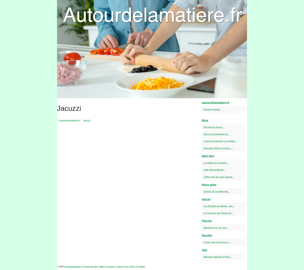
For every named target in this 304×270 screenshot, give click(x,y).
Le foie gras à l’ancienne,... (217, 242)
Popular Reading (211, 109)
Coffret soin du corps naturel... (218, 177)
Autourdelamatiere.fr (73, 266)
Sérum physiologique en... (216, 134)
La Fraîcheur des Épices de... (218, 213)
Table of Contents (107, 266)
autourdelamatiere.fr (70, 120)
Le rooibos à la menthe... (215, 162)
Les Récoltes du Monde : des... (219, 206)
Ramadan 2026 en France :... (218, 148)
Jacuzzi (87, 120)
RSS (132, 266)
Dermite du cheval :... (214, 127)
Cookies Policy (123, 266)
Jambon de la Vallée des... (216, 191)
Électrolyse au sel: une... (215, 227)
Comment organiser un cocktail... (220, 141)
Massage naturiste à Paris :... (218, 256)
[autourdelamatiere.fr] (152, 49)
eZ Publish (140, 266)
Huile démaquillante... (214, 169)
